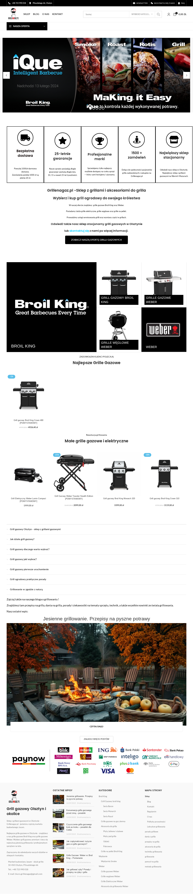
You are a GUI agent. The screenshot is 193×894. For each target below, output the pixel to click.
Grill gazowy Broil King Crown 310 (164, 498)
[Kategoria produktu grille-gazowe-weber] (163, 284)
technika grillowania (153, 851)
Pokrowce (107, 846)
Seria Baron (108, 806)
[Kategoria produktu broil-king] (51, 307)
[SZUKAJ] (158, 14)
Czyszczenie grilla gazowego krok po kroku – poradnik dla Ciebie (79, 827)
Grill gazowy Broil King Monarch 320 (119, 498)
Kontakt (150, 806)
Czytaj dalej (96, 727)
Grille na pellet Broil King (111, 851)
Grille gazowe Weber (110, 871)
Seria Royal (108, 816)
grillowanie (149, 856)
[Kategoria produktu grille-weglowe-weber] (118, 329)
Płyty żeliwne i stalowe (113, 831)
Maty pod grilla (109, 836)
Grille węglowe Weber (110, 876)
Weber (102, 866)
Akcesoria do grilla (109, 826)
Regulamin (151, 811)
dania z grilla (150, 836)
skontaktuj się (79, 231)
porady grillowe (151, 831)
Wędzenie (103, 856)
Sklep (147, 797)
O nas (149, 816)
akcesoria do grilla (152, 846)
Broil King (103, 796)
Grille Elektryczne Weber (112, 881)
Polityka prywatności (156, 821)
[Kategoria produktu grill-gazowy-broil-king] (118, 284)
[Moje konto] (169, 14)
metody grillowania (153, 866)
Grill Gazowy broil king (110, 801)
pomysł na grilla (151, 861)
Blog (149, 801)
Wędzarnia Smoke (109, 861)
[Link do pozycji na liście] (27, 863)
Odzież (106, 841)
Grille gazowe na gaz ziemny (113, 821)
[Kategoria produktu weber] (163, 329)
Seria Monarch (109, 811)
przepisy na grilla (152, 841)
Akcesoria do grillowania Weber (114, 886)
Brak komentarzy (84, 803)
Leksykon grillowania (156, 826)
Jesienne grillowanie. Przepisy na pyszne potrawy (96, 618)
